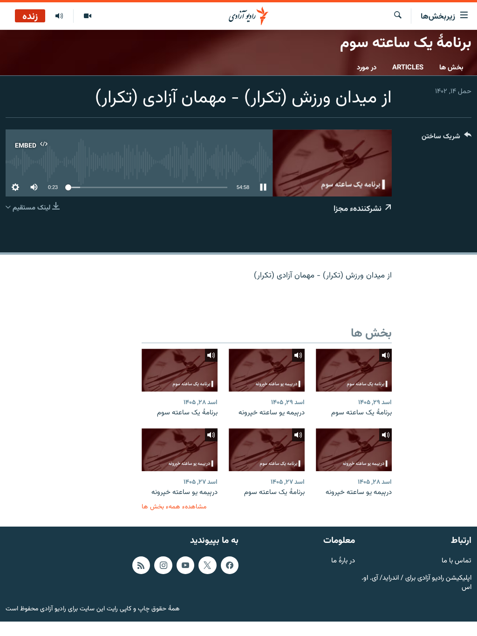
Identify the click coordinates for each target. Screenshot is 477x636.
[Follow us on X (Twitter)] (207, 565)
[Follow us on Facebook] (229, 565)
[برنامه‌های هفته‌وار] (59, 16)
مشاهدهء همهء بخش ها (174, 506)
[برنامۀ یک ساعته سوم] (354, 370)
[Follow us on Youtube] (185, 565)
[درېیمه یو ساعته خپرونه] (267, 370)
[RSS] (141, 565)
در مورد (366, 67)
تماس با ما (456, 561)
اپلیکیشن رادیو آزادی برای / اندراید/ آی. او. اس (416, 583)
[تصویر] (87, 16)
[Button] (446, 138)
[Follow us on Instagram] (163, 565)
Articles (407, 67)
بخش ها (451, 67)
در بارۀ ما (343, 561)
